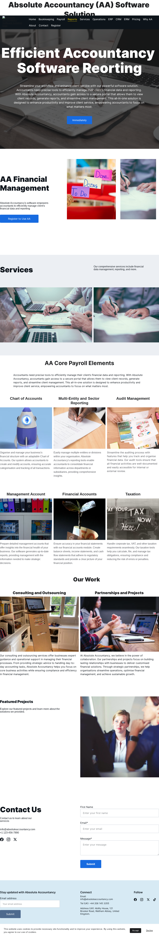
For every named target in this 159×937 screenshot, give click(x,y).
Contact (43, 25)
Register (56, 25)
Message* (86, 838)
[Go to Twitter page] (15, 839)
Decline (149, 930)
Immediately (79, 120)
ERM (126, 19)
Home (32, 19)
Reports (72, 19)
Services (85, 19)
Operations (99, 19)
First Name (86, 807)
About (32, 25)
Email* (84, 822)
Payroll (61, 19)
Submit (90, 864)
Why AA (147, 19)
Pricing (136, 19)
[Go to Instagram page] (10, 839)
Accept (135, 930)
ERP (110, 19)
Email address (8, 898)
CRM (118, 19)
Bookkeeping (46, 19)
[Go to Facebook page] (3, 839)
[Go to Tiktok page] (154, 900)
